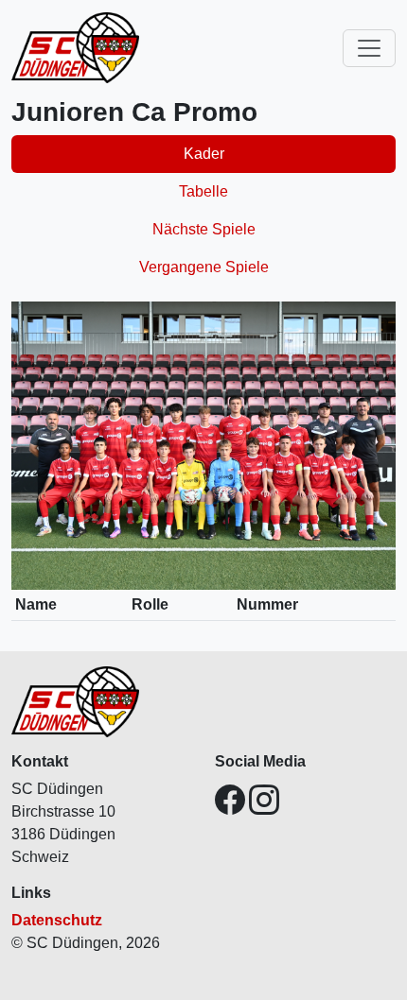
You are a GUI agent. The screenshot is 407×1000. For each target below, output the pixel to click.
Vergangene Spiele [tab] (204, 267)
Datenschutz (56, 920)
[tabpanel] (203, 469)
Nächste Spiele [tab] (204, 229)
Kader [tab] (204, 154)
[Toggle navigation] (369, 48)
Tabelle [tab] (203, 191)
